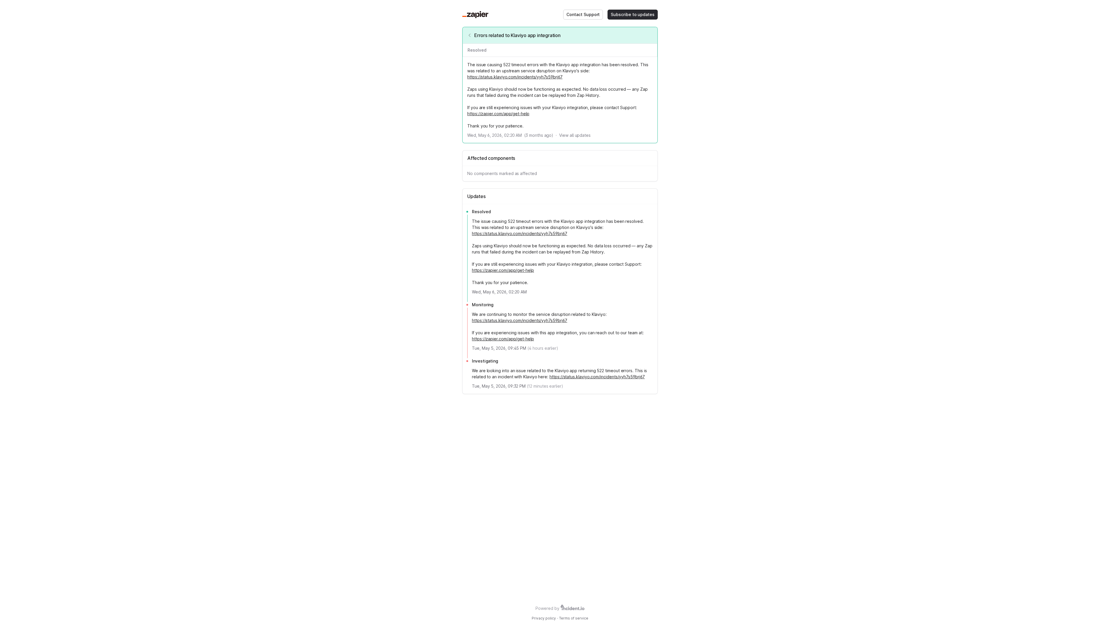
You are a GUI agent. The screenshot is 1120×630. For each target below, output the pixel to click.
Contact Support (583, 14)
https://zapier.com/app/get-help (498, 113)
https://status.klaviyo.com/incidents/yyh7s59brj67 (515, 76)
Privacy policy (544, 618)
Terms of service (573, 618)
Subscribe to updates (632, 14)
